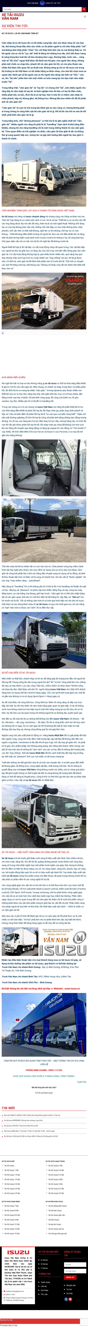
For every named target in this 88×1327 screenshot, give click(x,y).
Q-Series (44, 1260)
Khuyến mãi (71, 1285)
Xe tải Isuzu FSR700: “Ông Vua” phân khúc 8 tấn (21, 1126)
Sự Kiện (8, 26)
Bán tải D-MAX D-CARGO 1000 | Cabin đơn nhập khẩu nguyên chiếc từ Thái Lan (32, 1115)
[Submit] (84, 9)
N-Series (44, 1264)
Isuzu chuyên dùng (35, 216)
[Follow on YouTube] (70, 1299)
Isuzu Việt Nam (45, 407)
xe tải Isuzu (21, 43)
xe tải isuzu (68, 67)
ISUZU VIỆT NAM (65, 210)
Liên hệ (44, 1286)
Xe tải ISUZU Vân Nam (13, 16)
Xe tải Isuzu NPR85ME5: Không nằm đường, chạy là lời (23, 1120)
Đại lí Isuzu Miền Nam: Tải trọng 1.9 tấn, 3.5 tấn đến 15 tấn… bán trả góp (29, 1131)
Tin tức (69, 1289)
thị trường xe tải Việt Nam (15, 71)
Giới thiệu (44, 1290)
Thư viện (44, 1294)
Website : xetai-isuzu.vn (67, 988)
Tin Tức (21, 26)
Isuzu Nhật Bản (37, 753)
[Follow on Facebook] (66, 1299)
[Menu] (85, 16)
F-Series (44, 1268)
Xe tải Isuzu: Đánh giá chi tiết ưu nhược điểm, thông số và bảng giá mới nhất (31, 1136)
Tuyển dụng (45, 1282)
